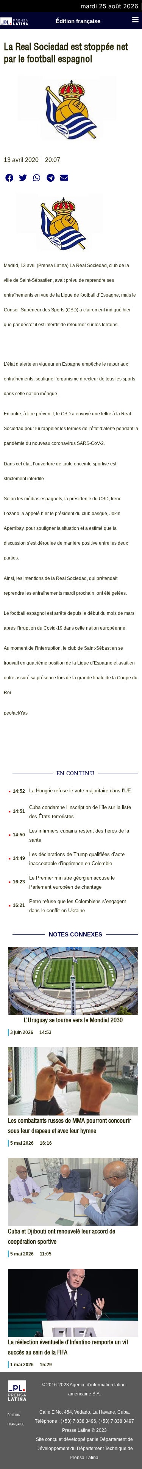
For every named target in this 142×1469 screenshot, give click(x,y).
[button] (9, 177)
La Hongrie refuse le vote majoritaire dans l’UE (80, 790)
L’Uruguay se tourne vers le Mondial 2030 (73, 1020)
